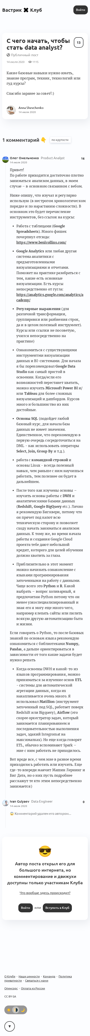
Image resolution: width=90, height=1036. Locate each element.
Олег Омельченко (25, 158)
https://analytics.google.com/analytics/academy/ (49, 297)
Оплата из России (33, 988)
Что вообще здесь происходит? (45, 893)
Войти (80, 10)
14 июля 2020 (18, 162)
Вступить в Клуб (57, 907)
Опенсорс (11, 988)
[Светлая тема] (8, 1009)
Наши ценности (29, 976)
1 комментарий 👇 (25, 140)
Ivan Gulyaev (20, 801)
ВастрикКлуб (22, 10)
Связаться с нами (36, 980)
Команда (49, 976)
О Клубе (9, 976)
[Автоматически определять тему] (15, 1009)
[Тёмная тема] (22, 1009)
